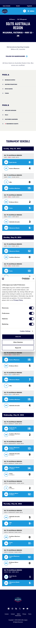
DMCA (18, 614)
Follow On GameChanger (15, 56)
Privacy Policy (18, 300)
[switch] (31, 313)
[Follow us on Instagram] (12, 608)
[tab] (18, 80)
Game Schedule (6, 6)
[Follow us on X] (20, 608)
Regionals (29, 6)
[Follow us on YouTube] (23, 608)
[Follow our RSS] (16, 608)
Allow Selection (18, 342)
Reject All (18, 348)
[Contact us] (27, 608)
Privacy (24, 614)
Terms (29, 614)
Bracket (18, 6)
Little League (24, 620)
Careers (7, 614)
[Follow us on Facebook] (8, 608)
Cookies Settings (25, 331)
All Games (12, 19)
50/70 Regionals (22, 19)
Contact (13, 614)
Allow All (18, 336)
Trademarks (18, 615)
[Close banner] (33, 278)
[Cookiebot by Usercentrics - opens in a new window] (22, 279)
